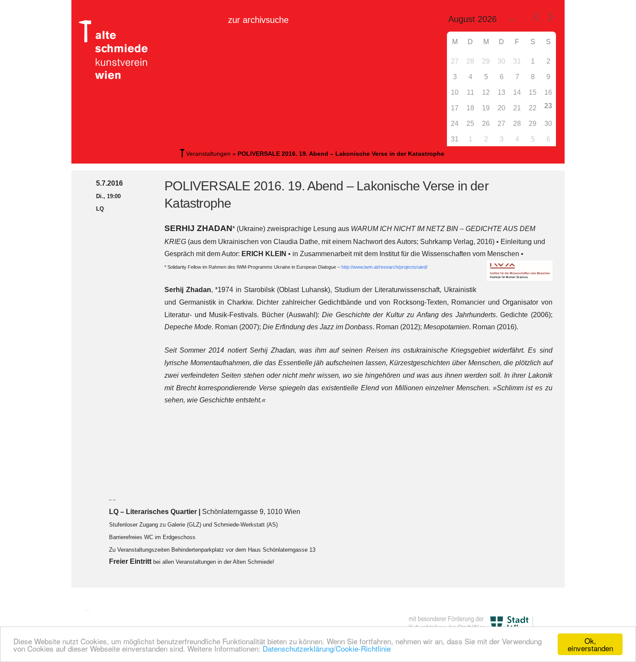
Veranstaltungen (208, 153)
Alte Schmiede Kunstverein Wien (116, 49)
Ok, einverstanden (590, 644)
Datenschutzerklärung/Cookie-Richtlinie (327, 648)
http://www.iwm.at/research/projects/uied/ (384, 267)
